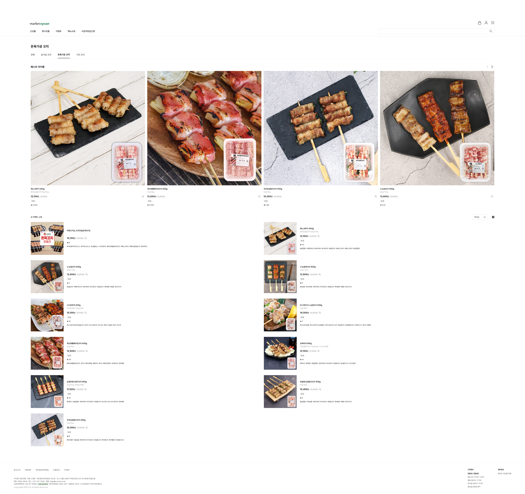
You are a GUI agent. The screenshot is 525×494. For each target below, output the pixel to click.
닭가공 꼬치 (46, 54)
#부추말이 (70, 440)
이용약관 (28, 470)
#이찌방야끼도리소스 (73, 246)
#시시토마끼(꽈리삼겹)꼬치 (75, 325)
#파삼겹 (302, 287)
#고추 (119, 325)
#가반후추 (103, 246)
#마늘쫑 (309, 402)
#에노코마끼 (349, 248)
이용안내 (56, 470)
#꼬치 (86, 325)
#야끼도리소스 (85, 246)
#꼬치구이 (118, 287)
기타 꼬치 (80, 54)
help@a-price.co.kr (58, 481)
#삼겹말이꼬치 (350, 325)
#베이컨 (95, 363)
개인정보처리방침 (42, 470)
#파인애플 (88, 363)
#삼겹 (110, 325)
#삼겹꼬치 (70, 287)
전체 (33, 54)
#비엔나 (69, 402)
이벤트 (59, 31)
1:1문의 (66, 470)
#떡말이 (308, 363)
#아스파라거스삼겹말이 (317, 325)
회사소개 (17, 470)
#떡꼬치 (302, 363)
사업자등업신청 (88, 31)
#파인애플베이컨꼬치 (113, 246)
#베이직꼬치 (78, 287)
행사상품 (46, 31)
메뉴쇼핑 (71, 31)
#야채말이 (112, 440)
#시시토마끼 (93, 325)
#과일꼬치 (115, 363)
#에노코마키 (125, 246)
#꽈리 (105, 325)
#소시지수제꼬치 (113, 402)
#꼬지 (114, 325)
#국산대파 (309, 287)
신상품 (33, 31)
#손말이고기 (344, 363)
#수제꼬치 (325, 248)
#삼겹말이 (303, 248)
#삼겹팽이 (356, 248)
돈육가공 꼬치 (64, 54)
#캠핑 (112, 287)
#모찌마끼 (144, 246)
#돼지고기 (358, 325)
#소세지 (104, 402)
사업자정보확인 (43, 484)
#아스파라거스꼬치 (331, 325)
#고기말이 (352, 363)
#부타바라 (317, 248)
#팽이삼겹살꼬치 (134, 246)
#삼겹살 (76, 440)
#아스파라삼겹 (304, 325)
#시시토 (100, 325)
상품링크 (88, 138)
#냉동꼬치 (332, 248)
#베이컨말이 (107, 363)
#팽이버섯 (310, 248)
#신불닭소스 (95, 246)
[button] (488, 67)
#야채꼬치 (105, 440)
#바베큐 (107, 287)
